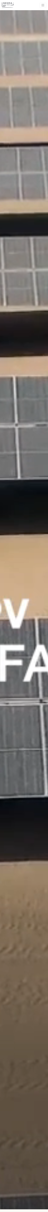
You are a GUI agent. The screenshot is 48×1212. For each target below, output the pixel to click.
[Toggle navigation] (43, 5)
